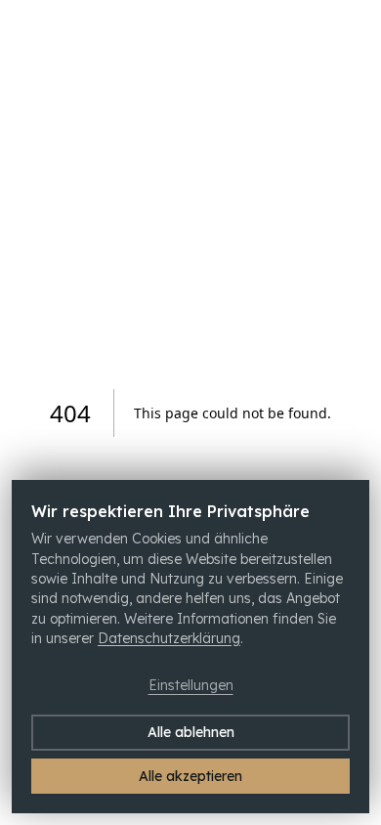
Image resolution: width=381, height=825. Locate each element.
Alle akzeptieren (190, 776)
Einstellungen (190, 685)
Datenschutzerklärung (169, 638)
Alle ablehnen (191, 732)
